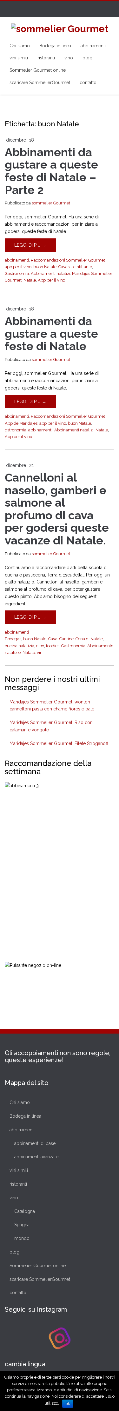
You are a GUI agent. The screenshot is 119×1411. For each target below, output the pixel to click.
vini (40, 652)
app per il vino (18, 266)
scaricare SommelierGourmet (40, 82)
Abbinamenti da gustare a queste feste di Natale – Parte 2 (51, 170)
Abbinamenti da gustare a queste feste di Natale (51, 333)
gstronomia (15, 430)
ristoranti (46, 57)
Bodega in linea (55, 45)
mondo (22, 1238)
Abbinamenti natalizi (50, 273)
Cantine (66, 638)
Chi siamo (20, 45)
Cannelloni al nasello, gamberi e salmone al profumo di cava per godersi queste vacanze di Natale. (57, 509)
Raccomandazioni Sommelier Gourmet (68, 260)
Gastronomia (17, 273)
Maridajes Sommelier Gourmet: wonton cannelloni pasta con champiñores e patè (52, 705)
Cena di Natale (89, 638)
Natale (29, 280)
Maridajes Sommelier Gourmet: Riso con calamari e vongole (51, 726)
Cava (52, 638)
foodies (52, 645)
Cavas (63, 266)
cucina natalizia (19, 645)
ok (68, 1403)
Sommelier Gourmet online (38, 70)
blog (87, 57)
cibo (40, 645)
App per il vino (51, 280)
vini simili (19, 57)
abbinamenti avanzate (36, 1156)
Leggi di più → (30, 245)
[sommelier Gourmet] (59, 27)
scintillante (81, 266)
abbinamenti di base (35, 1143)
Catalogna (24, 1211)
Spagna (22, 1224)
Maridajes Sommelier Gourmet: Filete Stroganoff (59, 743)
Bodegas (13, 638)
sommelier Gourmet (51, 203)
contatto (88, 82)
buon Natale (44, 266)
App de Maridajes (21, 423)
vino (68, 57)
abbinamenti (93, 45)
